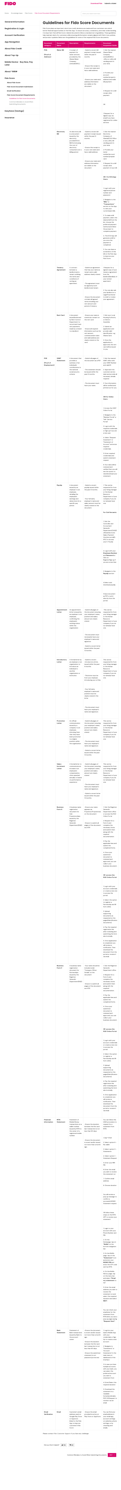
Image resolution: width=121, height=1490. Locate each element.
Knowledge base (16, 13)
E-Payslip (110, 542)
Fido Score (28, 13)
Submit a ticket (110, 3)
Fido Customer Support (62, 1434)
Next (111, 1455)
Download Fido (96, 3)
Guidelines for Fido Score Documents (22, 98)
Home (7, 13)
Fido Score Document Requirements (47, 13)
